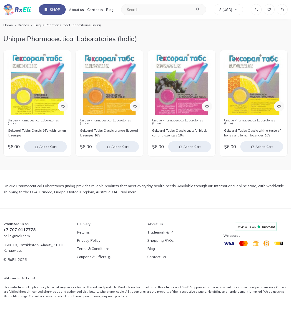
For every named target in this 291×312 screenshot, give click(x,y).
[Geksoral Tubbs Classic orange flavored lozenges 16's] (109, 84)
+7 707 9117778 (19, 230)
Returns (83, 232)
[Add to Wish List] (63, 106)
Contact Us (156, 257)
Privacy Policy (88, 240)
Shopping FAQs (160, 240)
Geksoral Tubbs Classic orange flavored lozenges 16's (109, 132)
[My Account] (256, 9)
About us (76, 9)
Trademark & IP (160, 232)
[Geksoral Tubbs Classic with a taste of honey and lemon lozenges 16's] (253, 84)
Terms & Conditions (93, 248)
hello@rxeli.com (16, 236)
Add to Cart (48, 147)
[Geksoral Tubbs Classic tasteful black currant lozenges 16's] (181, 84)
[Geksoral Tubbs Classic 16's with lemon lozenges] (37, 84)
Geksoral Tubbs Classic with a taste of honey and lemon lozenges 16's (252, 132)
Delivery (84, 224)
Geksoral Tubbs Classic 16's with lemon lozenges (37, 132)
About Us (155, 224)
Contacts (95, 9)
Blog (109, 9)
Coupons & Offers (91, 257)
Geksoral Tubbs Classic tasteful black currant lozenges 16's (179, 132)
